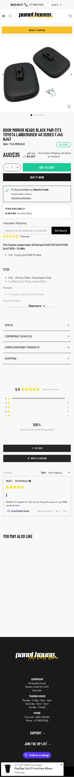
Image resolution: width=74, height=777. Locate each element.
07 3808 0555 (36, 4)
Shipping (55, 153)
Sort (43, 472)
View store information (21, 198)
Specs (9, 325)
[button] (37, 236)
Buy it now (37, 177)
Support (36, 733)
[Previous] (3, 74)
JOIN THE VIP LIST (36, 744)
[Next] (71, 74)
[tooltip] (18, 511)
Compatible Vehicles (18, 336)
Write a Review (42, 459)
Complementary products (22, 347)
